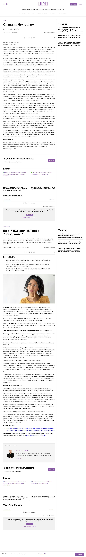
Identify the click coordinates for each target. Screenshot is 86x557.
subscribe (42, 435)
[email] (34, 37)
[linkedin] (26, 37)
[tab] (7, 200)
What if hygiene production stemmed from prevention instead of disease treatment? (30, 430)
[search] (7, 4)
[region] (29, 203)
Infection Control (42, 13)
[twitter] (29, 37)
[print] (54, 37)
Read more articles (31, 435)
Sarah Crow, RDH (8, 247)
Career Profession (62, 13)
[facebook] (24, 37)
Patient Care (22, 13)
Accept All (79, 554)
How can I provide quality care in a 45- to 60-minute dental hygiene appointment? (30, 428)
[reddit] (31, 37)
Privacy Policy (44, 553)
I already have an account (29, 217)
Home (4, 20)
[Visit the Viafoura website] (51, 206)
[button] (4, 4)
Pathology (52, 13)
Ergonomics (31, 13)
